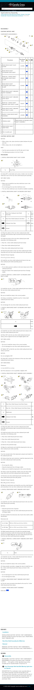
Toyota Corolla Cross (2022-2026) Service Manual (10, 14)
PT (28, 686)
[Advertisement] (17, 22)
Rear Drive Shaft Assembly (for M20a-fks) (15, 15)
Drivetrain (23, 14)
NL (29, 686)
